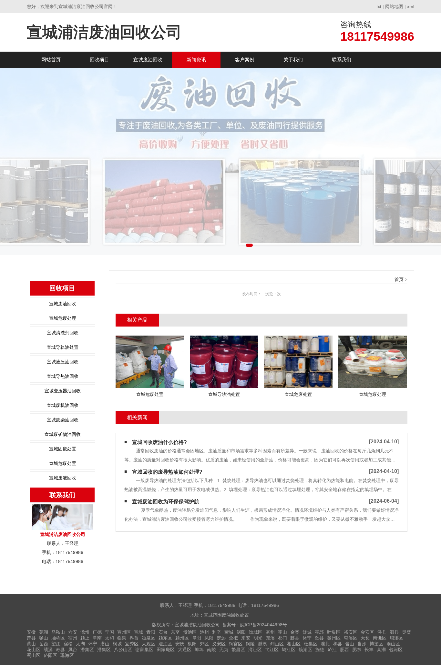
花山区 (33, 649)
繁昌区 (238, 649)
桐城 (117, 643)
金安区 (367, 632)
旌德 (319, 649)
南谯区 (379, 637)
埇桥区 (58, 637)
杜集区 (310, 643)
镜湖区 (305, 649)
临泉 (121, 637)
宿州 (72, 637)
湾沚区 (255, 649)
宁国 (109, 632)
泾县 (381, 632)
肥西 (344, 649)
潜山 (104, 643)
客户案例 (244, 59)
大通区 (184, 649)
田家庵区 (166, 649)
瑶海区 (67, 655)
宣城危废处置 (62, 463)
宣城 (138, 632)
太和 (109, 637)
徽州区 (334, 637)
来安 (245, 637)
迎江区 (165, 643)
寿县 (60, 649)
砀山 (43, 637)
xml (410, 6)
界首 (133, 637)
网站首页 (51, 59)
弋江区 (272, 649)
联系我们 (341, 59)
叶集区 (334, 632)
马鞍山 (58, 632)
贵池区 (190, 632)
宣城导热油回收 (62, 376)
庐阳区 (50, 655)
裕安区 (350, 632)
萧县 (31, 637)
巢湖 (381, 649)
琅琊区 (396, 637)
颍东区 (165, 637)
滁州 (84, 632)
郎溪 (270, 637)
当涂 (361, 643)
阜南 (97, 637)
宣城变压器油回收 (63, 390)
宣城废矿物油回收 (63, 434)
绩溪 (48, 649)
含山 (349, 643)
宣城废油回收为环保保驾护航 (165, 501)
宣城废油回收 (147, 59)
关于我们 (293, 59)
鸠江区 (288, 649)
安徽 (31, 632)
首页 (399, 279)
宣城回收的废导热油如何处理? (167, 472)
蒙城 (228, 632)
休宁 (307, 637)
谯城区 (255, 632)
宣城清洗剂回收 (62, 332)
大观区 (148, 643)
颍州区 (182, 637)
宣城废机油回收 (62, 405)
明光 (257, 637)
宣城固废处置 (62, 448)
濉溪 (262, 643)
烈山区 (277, 643)
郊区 (204, 643)
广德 (97, 632)
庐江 (332, 649)
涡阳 (241, 632)
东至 (175, 632)
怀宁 (92, 643)
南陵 (211, 649)
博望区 (376, 643)
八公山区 (123, 649)
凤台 (72, 649)
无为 (223, 649)
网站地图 (394, 6)
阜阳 (196, 637)
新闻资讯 (196, 59)
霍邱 (319, 632)
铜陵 (250, 643)
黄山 (31, 643)
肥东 (356, 649)
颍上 (84, 637)
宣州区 (124, 632)
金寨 (294, 632)
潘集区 (87, 649)
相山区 (294, 643)
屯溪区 (350, 637)
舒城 (307, 632)
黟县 (294, 637)
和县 (337, 643)
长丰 (369, 649)
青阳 (150, 632)
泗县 (394, 632)
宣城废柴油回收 (62, 419)
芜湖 (43, 632)
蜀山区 (33, 655)
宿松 (68, 643)
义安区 (219, 643)
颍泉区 (148, 637)
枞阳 (192, 643)
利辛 (216, 632)
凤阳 (208, 637)
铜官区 (235, 643)
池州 (204, 632)
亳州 (270, 632)
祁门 (282, 637)
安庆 (179, 643)
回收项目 (99, 59)
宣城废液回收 (62, 477)
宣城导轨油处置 (62, 347)
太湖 (80, 643)
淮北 (325, 643)
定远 (221, 637)
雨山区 (393, 643)
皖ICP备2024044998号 (263, 624)
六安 (72, 632)
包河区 (396, 649)
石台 (163, 632)
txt (378, 6)
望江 (55, 643)
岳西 (43, 643)
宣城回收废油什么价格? (159, 442)
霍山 (282, 632)
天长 (365, 637)
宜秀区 (131, 643)
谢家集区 (144, 649)
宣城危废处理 (62, 318)
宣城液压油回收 (62, 361)
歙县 (319, 637)
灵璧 (406, 632)
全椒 (233, 637)
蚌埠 (199, 649)
